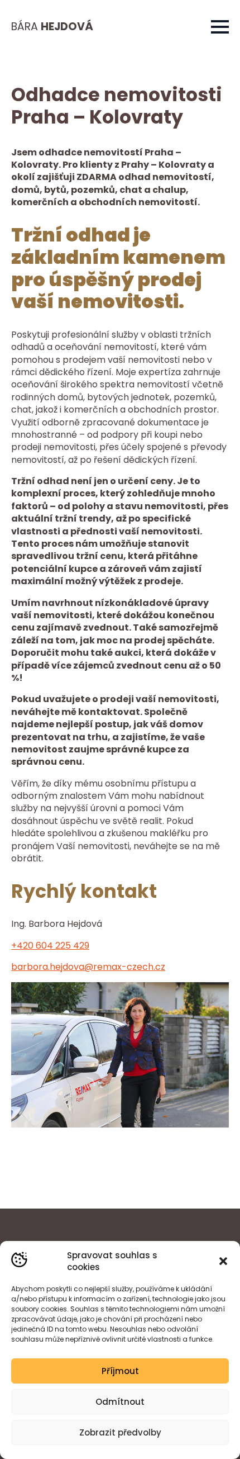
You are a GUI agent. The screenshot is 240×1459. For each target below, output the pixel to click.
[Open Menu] (220, 27)
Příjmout (120, 1371)
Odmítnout (120, 1402)
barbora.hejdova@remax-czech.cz (88, 966)
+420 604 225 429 (50, 945)
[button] (223, 1261)
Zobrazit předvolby (120, 1432)
